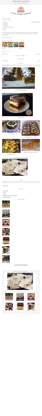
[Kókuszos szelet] (17, 115)
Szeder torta (11, 133)
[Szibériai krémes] (6, 207)
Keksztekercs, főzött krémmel (30, 137)
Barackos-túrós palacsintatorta (31, 152)
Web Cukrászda (21, 10)
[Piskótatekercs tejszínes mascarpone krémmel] (6, 235)
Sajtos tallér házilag (10, 47)
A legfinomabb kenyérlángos (21, 48)
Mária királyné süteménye (7, 197)
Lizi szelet (4, 193)
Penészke (4, 192)
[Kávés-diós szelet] (6, 262)
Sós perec (14, 47)
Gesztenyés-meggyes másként (21, 90)
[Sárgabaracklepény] (11, 152)
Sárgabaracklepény (11, 154)
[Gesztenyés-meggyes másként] (18, 88)
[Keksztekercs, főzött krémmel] (30, 135)
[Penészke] (6, 217)
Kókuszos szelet (21, 117)
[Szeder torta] (11, 132)
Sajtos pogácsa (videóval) (4, 48)
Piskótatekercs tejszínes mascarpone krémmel (10, 195)
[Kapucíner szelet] (6, 253)
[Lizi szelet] (6, 226)
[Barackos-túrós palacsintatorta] (30, 150)
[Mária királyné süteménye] (6, 244)
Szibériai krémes (5, 190)
